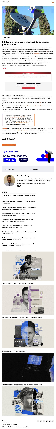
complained (36, 53)
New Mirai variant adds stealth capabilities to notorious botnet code (19, 232)
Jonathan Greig (6, 37)
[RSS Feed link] (52, 421)
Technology (12, 145)
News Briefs (5, 145)
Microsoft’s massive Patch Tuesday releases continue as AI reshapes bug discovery (18, 244)
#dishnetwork (24, 122)
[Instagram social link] (44, 421)
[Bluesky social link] (49, 421)
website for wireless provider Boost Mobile (33, 105)
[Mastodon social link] (47, 421)
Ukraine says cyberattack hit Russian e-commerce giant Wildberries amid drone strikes (17, 226)
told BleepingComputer (22, 130)
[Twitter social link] (38, 421)
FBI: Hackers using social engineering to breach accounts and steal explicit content (18, 238)
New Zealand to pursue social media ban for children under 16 (18, 202)
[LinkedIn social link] (41, 421)
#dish (18, 122)
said (47, 51)
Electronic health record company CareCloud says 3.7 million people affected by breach (18, 214)
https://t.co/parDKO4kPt (17, 117)
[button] (53, 2)
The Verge (4, 128)
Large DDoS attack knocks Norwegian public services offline (18, 196)
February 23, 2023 (25, 124)
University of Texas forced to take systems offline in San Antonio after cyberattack (17, 220)
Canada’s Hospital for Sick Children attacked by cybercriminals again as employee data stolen (19, 208)
